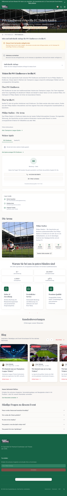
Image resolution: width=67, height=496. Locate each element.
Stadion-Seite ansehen (43, 253)
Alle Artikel (59, 339)
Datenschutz (48, 489)
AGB (59, 489)
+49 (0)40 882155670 (35, 174)
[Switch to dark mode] (64, 489)
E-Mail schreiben (34, 178)
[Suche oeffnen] (60, 6)
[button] (11, 27)
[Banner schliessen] (65, 2)
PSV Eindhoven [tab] (7, 140)
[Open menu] (64, 7)
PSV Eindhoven (9, 34)
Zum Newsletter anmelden (9, 397)
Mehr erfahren (32, 3)
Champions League (48, 24)
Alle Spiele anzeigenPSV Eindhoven (12, 152)
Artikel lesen (5, 379)
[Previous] (47, 339)
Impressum (54, 489)
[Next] (51, 339)
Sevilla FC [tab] (17, 140)
